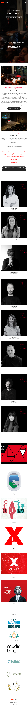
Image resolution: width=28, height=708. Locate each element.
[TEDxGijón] (4, 2)
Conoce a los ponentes (14, 50)
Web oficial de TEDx (14, 108)
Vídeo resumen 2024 (14, 20)
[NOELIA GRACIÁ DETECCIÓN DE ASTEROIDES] (14, 419)
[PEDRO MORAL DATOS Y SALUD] (14, 292)
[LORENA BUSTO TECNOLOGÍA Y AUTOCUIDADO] (14, 323)
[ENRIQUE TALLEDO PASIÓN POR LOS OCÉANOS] (14, 354)
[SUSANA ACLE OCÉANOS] (14, 194)
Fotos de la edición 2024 (14, 17)
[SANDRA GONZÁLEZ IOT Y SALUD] (14, 225)
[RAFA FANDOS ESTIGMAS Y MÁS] (14, 387)
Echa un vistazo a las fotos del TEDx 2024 (14, 170)
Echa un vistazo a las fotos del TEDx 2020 (14, 167)
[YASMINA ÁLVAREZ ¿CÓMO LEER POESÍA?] (14, 258)
